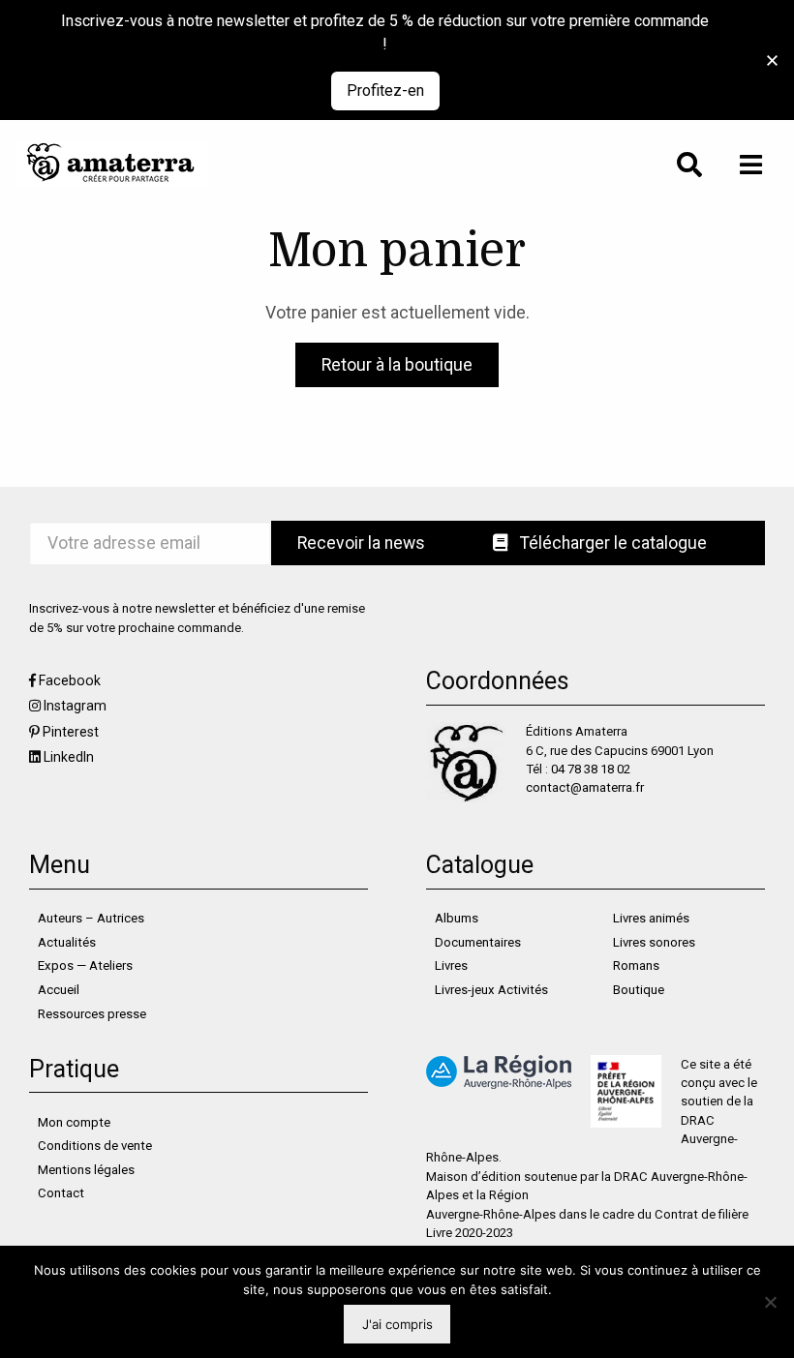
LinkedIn (69, 757)
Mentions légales (86, 1169)
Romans (636, 965)
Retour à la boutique (397, 365)
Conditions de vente (95, 1145)
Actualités (67, 942)
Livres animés (651, 918)
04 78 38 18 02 (590, 769)
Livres (451, 965)
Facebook (70, 680)
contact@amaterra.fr (585, 787)
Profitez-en (385, 90)
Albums (456, 918)
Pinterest (71, 731)
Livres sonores (654, 942)
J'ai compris (397, 1324)
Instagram (75, 705)
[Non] (769, 1302)
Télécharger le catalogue (611, 543)
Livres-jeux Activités (491, 989)
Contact (61, 1193)
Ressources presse (92, 1014)
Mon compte (74, 1122)
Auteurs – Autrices (91, 918)
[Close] (772, 60)
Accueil (58, 989)
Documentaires (478, 942)
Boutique (638, 989)
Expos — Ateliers (85, 965)
